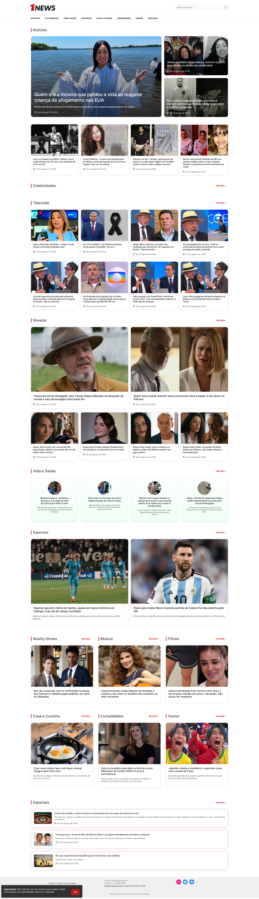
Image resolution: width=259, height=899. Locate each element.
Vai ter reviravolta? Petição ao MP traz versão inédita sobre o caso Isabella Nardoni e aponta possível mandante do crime (203, 163)
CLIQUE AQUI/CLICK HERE (134, 886)
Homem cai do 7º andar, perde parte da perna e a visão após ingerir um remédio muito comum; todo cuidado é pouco (153, 162)
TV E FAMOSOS (52, 18)
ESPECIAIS (153, 18)
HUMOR (139, 18)
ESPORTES (86, 18)
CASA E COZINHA (104, 18)
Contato (52, 883)
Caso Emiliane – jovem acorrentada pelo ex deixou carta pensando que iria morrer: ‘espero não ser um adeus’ (104, 162)
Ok (75, 892)
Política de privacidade (66, 883)
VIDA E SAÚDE (70, 18)
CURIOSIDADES (124, 18)
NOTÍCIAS (35, 18)
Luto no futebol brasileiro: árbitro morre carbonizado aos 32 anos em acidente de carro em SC (54, 162)
